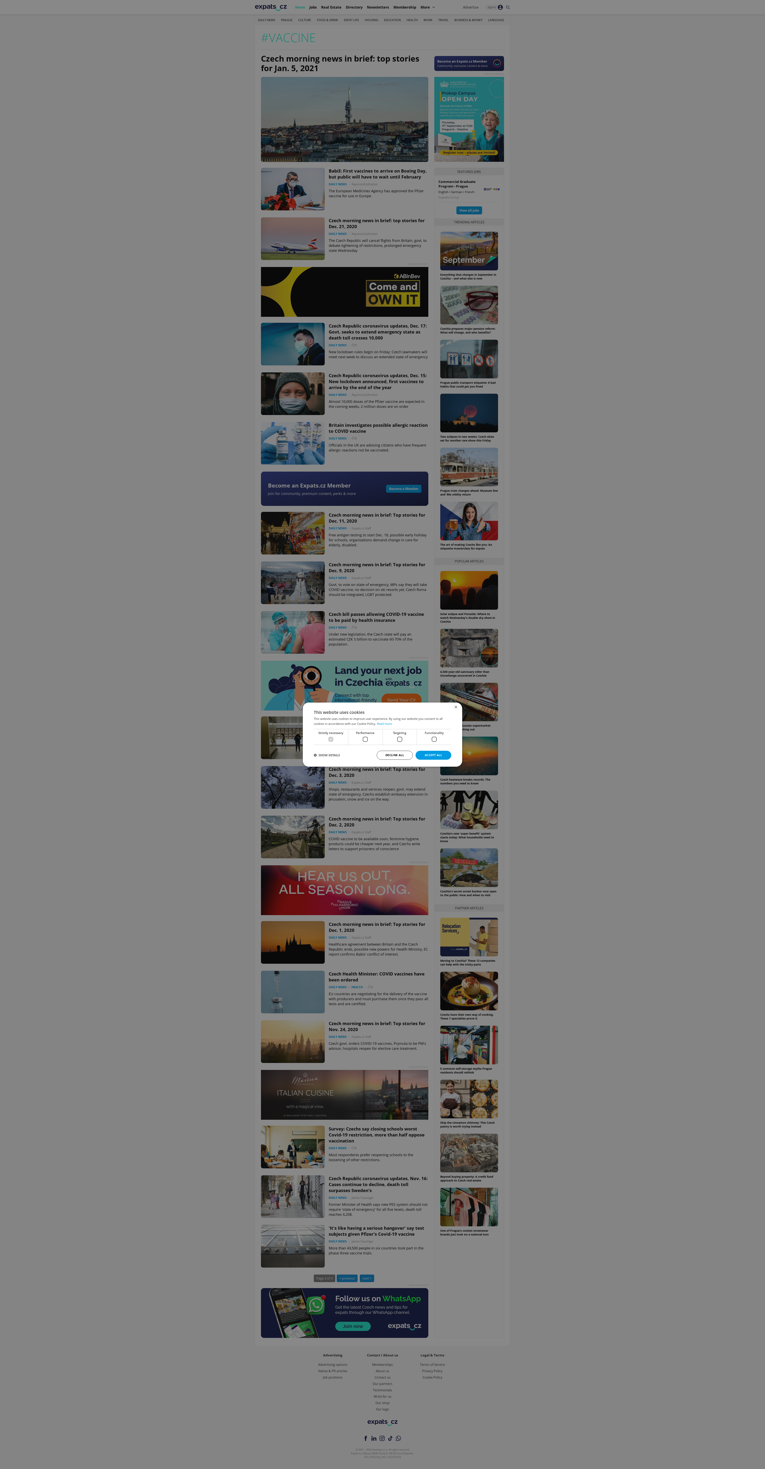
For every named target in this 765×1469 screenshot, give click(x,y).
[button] (327, 755)
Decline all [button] (394, 755)
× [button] (455, 707)
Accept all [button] (433, 755)
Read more (384, 724)
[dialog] (382, 734)
